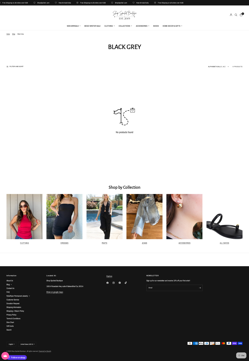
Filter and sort (16, 66)
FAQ (8, 292)
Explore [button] (109, 276)
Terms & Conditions (13, 318)
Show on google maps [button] (54, 292)
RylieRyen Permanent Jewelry (17, 296)
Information (11, 275)
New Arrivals (73, 26)
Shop (13, 34)
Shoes (156, 26)
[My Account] (231, 15)
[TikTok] (127, 283)
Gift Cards (10, 326)
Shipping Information (13, 307)
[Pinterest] (121, 283)
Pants (104, 243)
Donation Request (12, 303)
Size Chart (10, 322)
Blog (8, 284)
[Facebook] (109, 283)
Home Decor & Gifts (171, 26)
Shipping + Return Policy (15, 311)
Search (9, 329)
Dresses (64, 243)
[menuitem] (73, 26)
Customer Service (12, 299)
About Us (9, 280)
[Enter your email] (200, 288)
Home (8, 34)
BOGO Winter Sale (92, 26)
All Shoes (224, 243)
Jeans (144, 243)
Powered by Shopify (45, 351)
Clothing (108, 26)
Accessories (141, 26)
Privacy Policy (11, 314)
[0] (240, 15)
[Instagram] (115, 283)
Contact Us (10, 288)
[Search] (235, 15)
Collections (124, 26)
